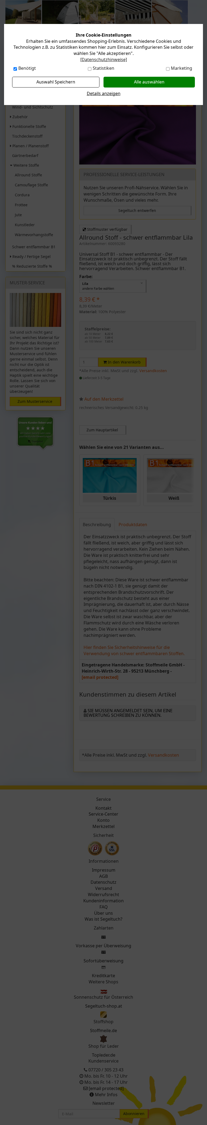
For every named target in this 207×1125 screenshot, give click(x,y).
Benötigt (27, 68)
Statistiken (103, 68)
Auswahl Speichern (55, 82)
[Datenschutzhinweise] (103, 59)
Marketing (181, 68)
